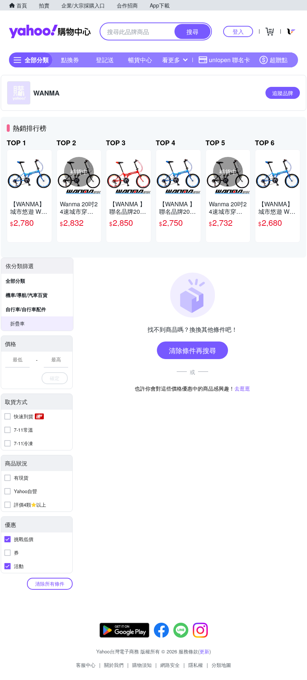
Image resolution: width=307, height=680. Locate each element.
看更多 (171, 59)
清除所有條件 (49, 583)
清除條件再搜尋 (192, 350)
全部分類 (15, 280)
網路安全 (170, 664)
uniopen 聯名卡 (229, 59)
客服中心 (85, 664)
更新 (204, 651)
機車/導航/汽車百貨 (27, 294)
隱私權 (195, 664)
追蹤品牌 (282, 93)
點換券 (70, 59)
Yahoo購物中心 (50, 31)
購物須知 (142, 664)
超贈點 (279, 59)
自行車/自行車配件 (26, 309)
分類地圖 (221, 664)
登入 (238, 31)
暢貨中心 (140, 59)
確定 (55, 378)
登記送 (105, 59)
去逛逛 (242, 388)
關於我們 (114, 664)
